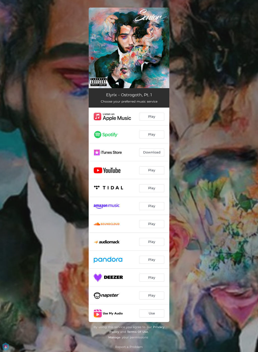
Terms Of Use (137, 332)
